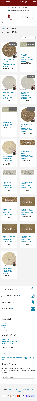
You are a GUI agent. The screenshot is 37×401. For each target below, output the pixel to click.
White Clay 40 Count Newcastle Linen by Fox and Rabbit (27, 185)
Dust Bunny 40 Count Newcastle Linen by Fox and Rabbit (9, 95)
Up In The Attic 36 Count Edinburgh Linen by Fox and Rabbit (27, 128)
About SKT (5, 331)
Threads (4, 323)
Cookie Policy (6, 352)
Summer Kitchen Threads (17, 389)
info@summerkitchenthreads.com (19, 10)
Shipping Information (9, 341)
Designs (4, 327)
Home (3, 28)
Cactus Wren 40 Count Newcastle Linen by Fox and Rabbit (27, 239)
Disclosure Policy (7, 354)
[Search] (34, 23)
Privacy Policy (6, 356)
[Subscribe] (33, 377)
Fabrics (3, 325)
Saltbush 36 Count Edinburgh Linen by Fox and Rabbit (9, 122)
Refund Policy (6, 339)
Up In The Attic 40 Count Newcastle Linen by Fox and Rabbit (9, 63)
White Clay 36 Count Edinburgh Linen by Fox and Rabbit (9, 185)
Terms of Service (7, 343)
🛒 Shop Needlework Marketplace (18, 7)
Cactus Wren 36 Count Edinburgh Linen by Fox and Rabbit (9, 239)
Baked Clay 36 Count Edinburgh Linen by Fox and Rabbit (27, 155)
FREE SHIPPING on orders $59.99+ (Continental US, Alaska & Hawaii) (18, 3)
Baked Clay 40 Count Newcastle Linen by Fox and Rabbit (9, 212)
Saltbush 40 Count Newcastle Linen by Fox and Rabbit (27, 57)
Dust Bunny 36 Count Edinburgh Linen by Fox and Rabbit (27, 95)
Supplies (4, 329)
